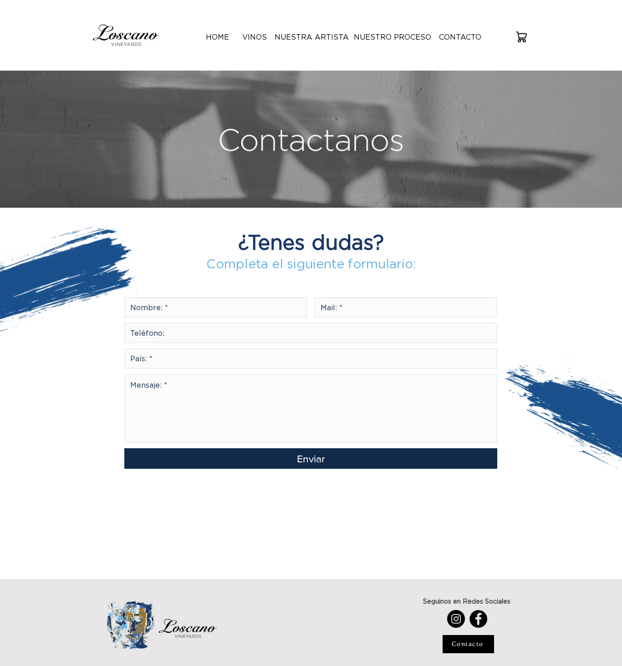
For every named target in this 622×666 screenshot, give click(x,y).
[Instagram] (456, 619)
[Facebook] (478, 619)
